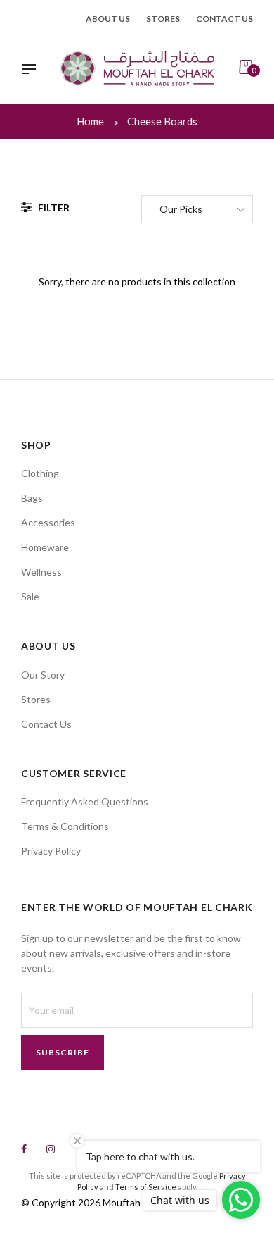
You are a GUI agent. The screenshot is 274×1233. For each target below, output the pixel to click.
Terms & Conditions (65, 826)
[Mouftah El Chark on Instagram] (50, 1149)
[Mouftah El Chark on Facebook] (24, 1149)
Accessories (48, 522)
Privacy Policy (51, 851)
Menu (32, 70)
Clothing (40, 473)
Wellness (41, 572)
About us (108, 18)
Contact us (224, 18)
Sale (30, 596)
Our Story (43, 675)
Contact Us (46, 724)
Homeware (45, 547)
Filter (53, 207)
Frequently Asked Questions (84, 801)
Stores (163, 18)
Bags (32, 498)
